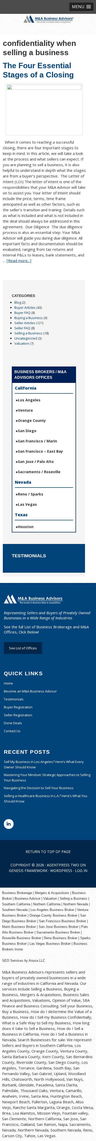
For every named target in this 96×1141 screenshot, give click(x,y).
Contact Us (12, 731)
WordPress (61, 870)
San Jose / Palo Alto (36, 461)
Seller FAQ (22, 328)
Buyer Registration (18, 707)
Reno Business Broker (60, 938)
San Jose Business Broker (58, 927)
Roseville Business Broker (21, 938)
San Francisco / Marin (37, 441)
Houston (26, 526)
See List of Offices (23, 648)
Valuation (21, 343)
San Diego (27, 430)
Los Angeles (29, 400)
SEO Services (12, 961)
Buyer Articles (25, 307)
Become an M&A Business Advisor (30, 691)
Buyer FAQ (22, 312)
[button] (81, 7)
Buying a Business (28, 317)
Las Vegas (27, 504)
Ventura (25, 410)
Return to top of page (48, 851)
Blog (17, 302)
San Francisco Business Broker (62, 921)
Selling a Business (28, 333)
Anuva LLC (37, 961)
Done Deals (13, 723)
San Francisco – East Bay (40, 451)
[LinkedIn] (9, 824)
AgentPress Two (63, 864)
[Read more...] (19, 260)
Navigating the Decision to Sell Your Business (38, 788)
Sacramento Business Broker (58, 932)
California (25, 388)
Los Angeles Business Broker (52, 910)
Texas (21, 515)
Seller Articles (24, 323)
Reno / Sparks (30, 494)
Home (8, 683)
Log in (81, 870)
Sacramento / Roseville (39, 471)
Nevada (23, 482)
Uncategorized (25, 338)
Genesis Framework (28, 870)
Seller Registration (18, 715)
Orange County (32, 420)
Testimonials (14, 699)
